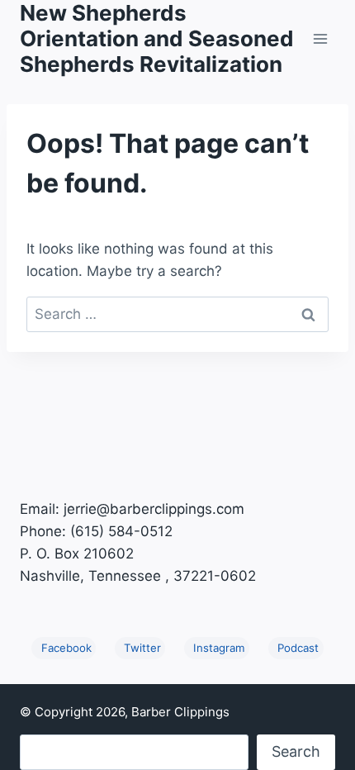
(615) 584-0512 (121, 531)
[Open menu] (320, 38)
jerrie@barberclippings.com (154, 509)
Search (296, 751)
